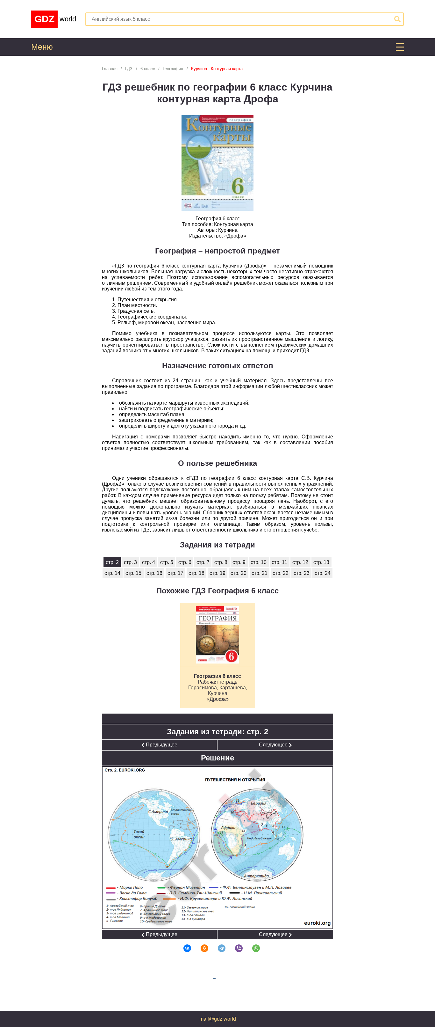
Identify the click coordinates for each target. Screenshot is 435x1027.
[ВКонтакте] (183, 948)
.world (55, 19)
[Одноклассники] (200, 948)
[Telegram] (217, 948)
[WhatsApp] (252, 948)
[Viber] (235, 948)
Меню (42, 47)
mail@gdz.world (217, 1019)
